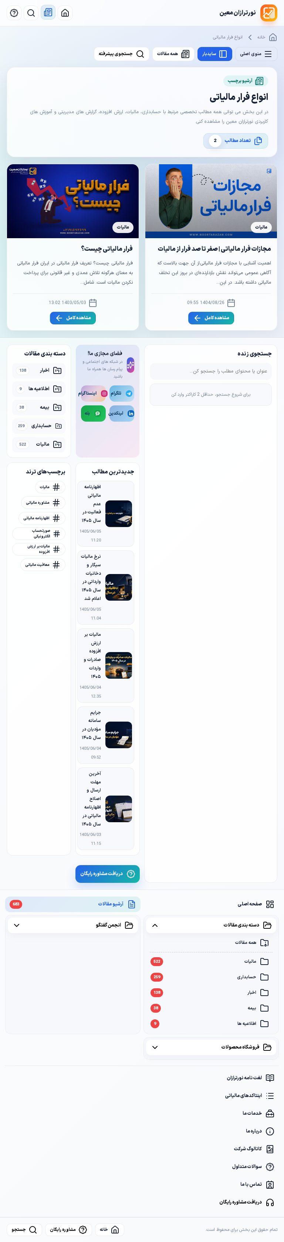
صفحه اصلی (250, 904)
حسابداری (204, 977)
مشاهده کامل (216, 318)
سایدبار (209, 54)
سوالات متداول (247, 1167)
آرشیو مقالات (68, 904)
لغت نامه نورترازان (244, 1078)
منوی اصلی (250, 54)
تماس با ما (251, 1184)
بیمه (204, 1008)
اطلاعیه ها (205, 1023)
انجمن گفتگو (108, 925)
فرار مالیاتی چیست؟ (107, 249)
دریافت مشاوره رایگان (240, 1202)
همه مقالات (245, 942)
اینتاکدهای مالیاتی (243, 1096)
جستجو (18, 1229)
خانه (261, 37)
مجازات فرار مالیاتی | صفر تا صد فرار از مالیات (214, 249)
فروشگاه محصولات (240, 1047)
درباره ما (254, 1131)
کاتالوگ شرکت (248, 1149)
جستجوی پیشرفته (116, 54)
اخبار (204, 992)
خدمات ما (252, 1113)
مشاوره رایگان (63, 1229)
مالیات (204, 961)
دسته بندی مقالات (241, 925)
